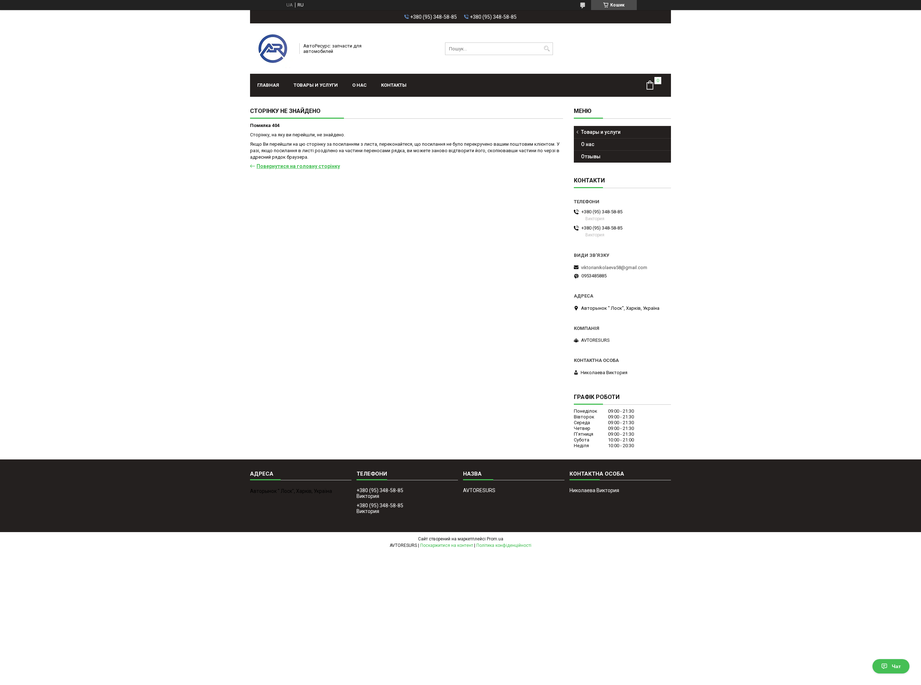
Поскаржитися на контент (446, 545)
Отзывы (590, 156)
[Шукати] (546, 48)
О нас (359, 85)
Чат (896, 666)
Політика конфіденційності (503, 545)
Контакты (394, 85)
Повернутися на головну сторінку (298, 166)
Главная (268, 85)
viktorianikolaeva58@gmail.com (614, 267)
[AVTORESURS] (272, 48)
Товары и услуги (316, 85)
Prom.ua (495, 538)
